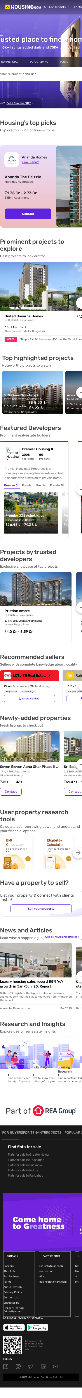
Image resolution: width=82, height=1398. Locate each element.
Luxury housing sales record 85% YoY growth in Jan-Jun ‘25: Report (31, 983)
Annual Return (12, 1286)
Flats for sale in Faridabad (25, 1175)
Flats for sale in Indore (23, 1170)
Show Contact (31, 698)
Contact (28, 214)
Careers (8, 1266)
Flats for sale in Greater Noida (28, 1154)
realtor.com (46, 1271)
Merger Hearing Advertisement (13, 1309)
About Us (9, 1271)
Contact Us (10, 1297)
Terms (7, 1281)
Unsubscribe (11, 1302)
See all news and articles (62, 936)
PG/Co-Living (39, 61)
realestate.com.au (51, 1266)
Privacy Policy (12, 1292)
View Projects (30, 161)
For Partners (11, 1276)
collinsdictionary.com (53, 1281)
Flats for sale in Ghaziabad (26, 1160)
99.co (42, 1276)
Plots (64, 61)
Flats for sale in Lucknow (25, 1165)
